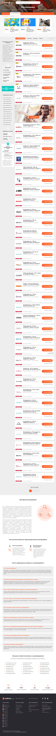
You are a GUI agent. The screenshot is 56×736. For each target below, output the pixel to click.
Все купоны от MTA (48, 342)
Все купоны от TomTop (48, 257)
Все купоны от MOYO (48, 183)
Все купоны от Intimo (48, 373)
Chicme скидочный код (7, 120)
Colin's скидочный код (7, 99)
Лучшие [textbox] (50, 38)
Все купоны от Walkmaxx (48, 246)
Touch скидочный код (7, 105)
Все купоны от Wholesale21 (48, 384)
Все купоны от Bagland (48, 90)
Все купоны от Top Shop (48, 204)
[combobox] (51, 38)
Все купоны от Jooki (48, 101)
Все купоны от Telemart (48, 140)
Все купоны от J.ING (48, 193)
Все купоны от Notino (48, 48)
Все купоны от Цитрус (48, 289)
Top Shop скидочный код (7, 107)
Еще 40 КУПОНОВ (34, 487)
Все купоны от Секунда (48, 299)
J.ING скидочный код (7, 122)
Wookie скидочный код (7, 116)
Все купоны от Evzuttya (48, 172)
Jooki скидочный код (7, 124)
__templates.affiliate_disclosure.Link (20, 731)
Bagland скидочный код (7, 118)
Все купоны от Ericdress (48, 225)
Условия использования (27, 49)
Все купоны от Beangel (48, 236)
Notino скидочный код (7, 97)
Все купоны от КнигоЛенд (48, 130)
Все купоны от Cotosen (48, 426)
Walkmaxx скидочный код (8, 109)
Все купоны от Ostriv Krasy (48, 331)
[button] (53, 26)
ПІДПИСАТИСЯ (34, 117)
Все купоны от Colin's (48, 278)
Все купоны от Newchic (48, 363)
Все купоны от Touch (48, 69)
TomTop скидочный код (7, 101)
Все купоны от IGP (48, 469)
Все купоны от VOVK (48, 437)
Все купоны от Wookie (48, 151)
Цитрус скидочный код (7, 103)
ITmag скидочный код (7, 111)
